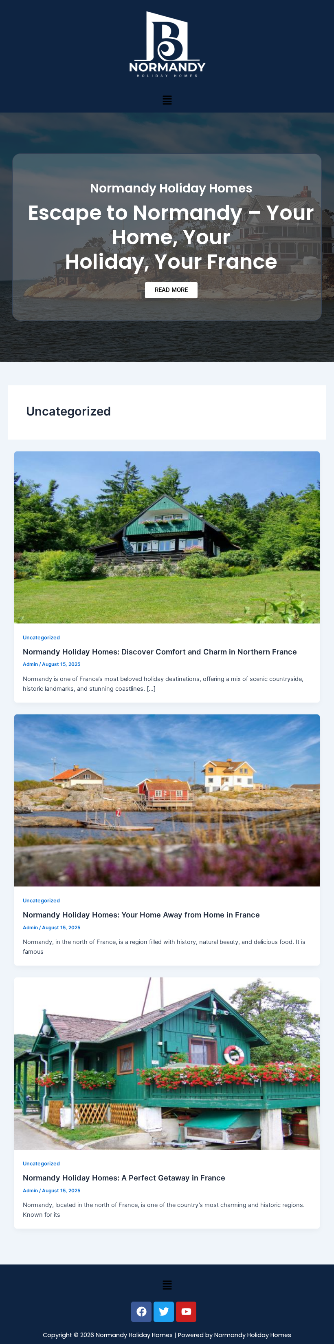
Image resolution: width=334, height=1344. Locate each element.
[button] (167, 100)
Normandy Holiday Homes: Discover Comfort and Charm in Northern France (160, 651)
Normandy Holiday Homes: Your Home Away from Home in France (141, 914)
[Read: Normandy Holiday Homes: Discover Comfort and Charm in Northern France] (167, 537)
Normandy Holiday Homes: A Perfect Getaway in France (124, 1177)
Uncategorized (41, 637)
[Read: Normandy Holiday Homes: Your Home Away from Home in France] (167, 800)
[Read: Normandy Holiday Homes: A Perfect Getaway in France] (167, 1063)
